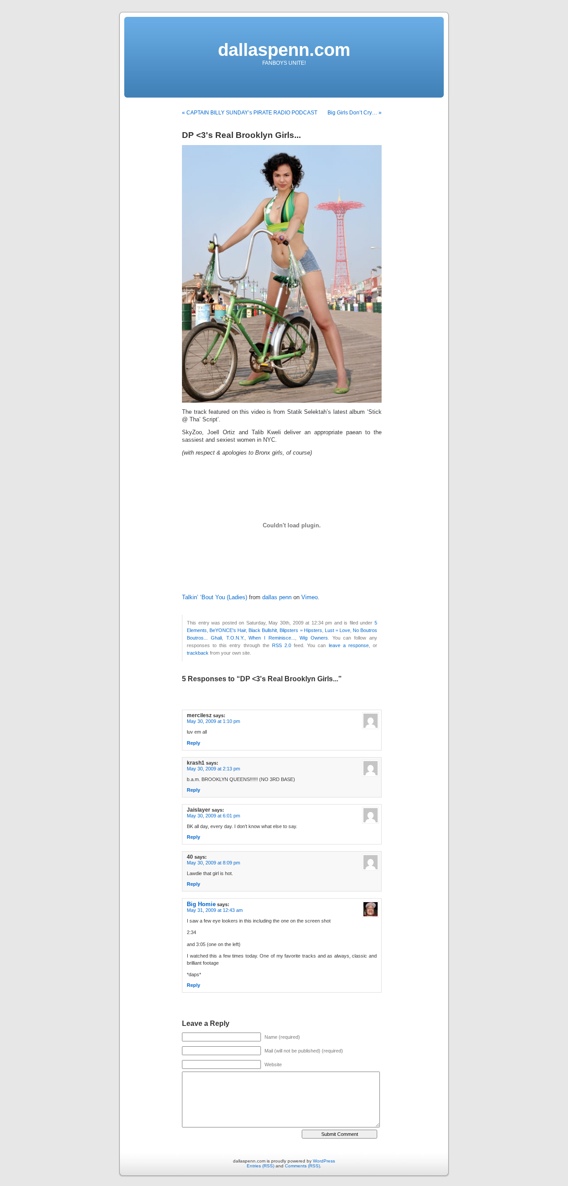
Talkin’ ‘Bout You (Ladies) (214, 597)
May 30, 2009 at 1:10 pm (213, 721)
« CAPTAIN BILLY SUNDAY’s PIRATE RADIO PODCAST (249, 113)
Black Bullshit (262, 630)
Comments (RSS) (302, 1165)
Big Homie (201, 904)
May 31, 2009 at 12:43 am (215, 910)
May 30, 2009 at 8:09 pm (213, 862)
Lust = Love (337, 630)
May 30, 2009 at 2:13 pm (213, 768)
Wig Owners (314, 637)
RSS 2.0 (281, 645)
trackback (198, 653)
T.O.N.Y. (235, 637)
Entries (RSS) (260, 1165)
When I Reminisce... (271, 637)
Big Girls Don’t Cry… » (354, 113)
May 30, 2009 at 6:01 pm (213, 815)
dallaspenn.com (284, 49)
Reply (193, 743)
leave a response (349, 645)
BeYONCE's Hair (227, 630)
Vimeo (309, 597)
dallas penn (277, 597)
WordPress (324, 1161)
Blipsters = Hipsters (301, 630)
